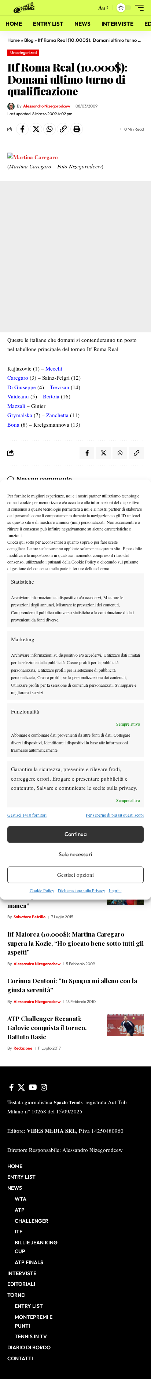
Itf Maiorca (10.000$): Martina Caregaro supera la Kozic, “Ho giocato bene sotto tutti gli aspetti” (75, 943)
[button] (89, 7)
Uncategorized (23, 52)
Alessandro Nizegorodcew (46, 106)
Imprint (115, 890)
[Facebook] (11, 1087)
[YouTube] (33, 1087)
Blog (28, 40)
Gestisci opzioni (75, 874)
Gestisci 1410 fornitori (27, 815)
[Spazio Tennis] (25, 7)
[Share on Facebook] (22, 129)
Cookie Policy (42, 890)
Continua (76, 834)
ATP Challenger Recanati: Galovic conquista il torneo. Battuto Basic (46, 1027)
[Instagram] (44, 1087)
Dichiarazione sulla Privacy (81, 890)
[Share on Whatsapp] (49, 129)
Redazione (23, 1048)
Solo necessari (75, 854)
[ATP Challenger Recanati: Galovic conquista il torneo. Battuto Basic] (125, 1025)
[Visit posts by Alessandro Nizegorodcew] (11, 106)
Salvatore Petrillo (29, 916)
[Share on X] (36, 129)
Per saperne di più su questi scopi (115, 815)
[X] (21, 1087)
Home (13, 40)
